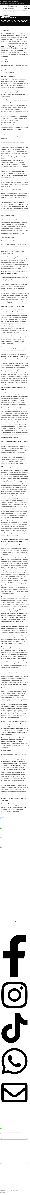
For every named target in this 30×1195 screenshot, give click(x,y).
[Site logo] (13, 7)
